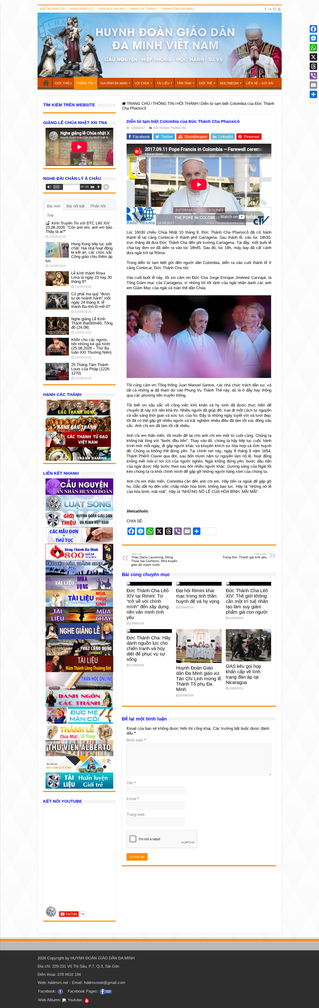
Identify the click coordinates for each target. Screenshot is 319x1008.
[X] (313, 57)
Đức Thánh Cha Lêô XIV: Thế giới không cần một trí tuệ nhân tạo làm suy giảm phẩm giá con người (247, 601)
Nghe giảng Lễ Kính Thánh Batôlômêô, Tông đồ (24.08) (92, 323)
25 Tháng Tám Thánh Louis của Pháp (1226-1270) (90, 369)
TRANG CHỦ (46, 83)
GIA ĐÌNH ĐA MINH (113, 83)
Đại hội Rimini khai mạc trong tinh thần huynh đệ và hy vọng (197, 596)
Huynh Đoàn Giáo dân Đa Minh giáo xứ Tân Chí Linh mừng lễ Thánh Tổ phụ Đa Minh (198, 678)
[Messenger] (313, 38)
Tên (131, 783)
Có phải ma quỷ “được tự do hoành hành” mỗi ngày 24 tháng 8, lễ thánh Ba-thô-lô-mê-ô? (90, 300)
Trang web (136, 814)
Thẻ (50, 215)
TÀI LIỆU (163, 83)
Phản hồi (98, 206)
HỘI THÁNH (187, 103)
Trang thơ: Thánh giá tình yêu (245, 555)
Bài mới (53, 206)
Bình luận (136, 740)
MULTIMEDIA (229, 83)
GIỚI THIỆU (63, 83)
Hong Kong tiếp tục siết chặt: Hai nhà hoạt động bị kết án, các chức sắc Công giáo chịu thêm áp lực (79, 252)
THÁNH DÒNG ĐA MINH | (178, 9)
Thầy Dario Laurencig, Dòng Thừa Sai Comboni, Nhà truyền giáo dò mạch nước (154, 559)
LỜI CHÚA (142, 83)
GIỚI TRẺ (206, 83)
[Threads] (313, 66)
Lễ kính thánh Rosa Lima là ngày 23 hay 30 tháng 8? (91, 277)
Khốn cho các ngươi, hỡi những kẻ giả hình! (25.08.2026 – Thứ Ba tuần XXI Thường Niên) (91, 346)
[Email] (313, 85)
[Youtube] (279, 9)
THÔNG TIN (84, 83)
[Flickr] (270, 9)
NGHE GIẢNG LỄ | (81, 9)
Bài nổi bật (75, 206)
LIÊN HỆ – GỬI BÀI (259, 83)
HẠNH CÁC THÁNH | (143, 9)
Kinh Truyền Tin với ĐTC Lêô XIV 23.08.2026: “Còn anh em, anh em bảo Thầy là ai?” (79, 227)
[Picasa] (274, 9)
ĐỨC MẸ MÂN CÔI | (52, 9)
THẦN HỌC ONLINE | (111, 9)
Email (133, 799)
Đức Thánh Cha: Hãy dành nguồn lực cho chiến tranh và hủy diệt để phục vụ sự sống (148, 648)
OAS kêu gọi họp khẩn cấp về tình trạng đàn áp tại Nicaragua (243, 674)
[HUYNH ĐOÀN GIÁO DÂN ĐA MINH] (160, 45)
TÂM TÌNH (184, 83)
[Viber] (313, 75)
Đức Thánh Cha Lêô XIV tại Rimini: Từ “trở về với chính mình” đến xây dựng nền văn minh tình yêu (148, 604)
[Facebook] (265, 9)
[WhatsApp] (313, 47)
